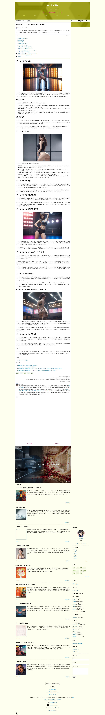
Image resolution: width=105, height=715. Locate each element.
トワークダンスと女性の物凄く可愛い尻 (26, 366)
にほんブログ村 (52, 689)
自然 (35, 15)
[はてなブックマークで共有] (84, 21)
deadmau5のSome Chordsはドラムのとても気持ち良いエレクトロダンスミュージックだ (37, 370)
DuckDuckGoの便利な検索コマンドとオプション (29, 487)
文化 (32, 373)
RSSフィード (76, 651)
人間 (24, 15)
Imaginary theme (53, 702)
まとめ (19, 56)
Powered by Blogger (53, 705)
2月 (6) (75, 556)
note (73, 629)
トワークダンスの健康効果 (23, 51)
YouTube (17, 357)
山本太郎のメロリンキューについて (25, 642)
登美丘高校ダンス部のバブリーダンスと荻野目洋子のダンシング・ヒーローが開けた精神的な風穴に (40, 368)
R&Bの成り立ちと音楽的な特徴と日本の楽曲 (28, 365)
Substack (75, 617)
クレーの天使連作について (22, 623)
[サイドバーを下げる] (71, 21)
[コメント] (16, 713)
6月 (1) (75, 553)
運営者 (45, 699)
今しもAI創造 (75, 584)
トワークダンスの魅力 (23, 43)
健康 (57, 15)
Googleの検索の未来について (23, 603)
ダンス (17, 373)
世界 (25, 373)
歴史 (44, 390)
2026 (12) (75, 550)
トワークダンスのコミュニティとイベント (27, 50)
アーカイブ (18, 502)
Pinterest (74, 601)
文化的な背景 (21, 41)
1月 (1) (75, 558)
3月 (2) (75, 555)
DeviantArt (75, 608)
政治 (38, 390)
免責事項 (59, 699)
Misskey (74, 628)
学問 (26, 390)
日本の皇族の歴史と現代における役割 (25, 584)
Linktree (74, 634)
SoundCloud (75, 603)
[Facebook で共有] (79, 21)
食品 (85, 570)
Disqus (74, 637)
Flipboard (75, 626)
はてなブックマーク (77, 611)
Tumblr (74, 599)
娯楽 (29, 390)
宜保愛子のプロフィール (22, 526)
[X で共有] (81, 21)
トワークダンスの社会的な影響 (24, 55)
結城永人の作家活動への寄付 (52, 683)
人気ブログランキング (52, 691)
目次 (18, 35)
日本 (77, 567)
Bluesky (74, 604)
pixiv (74, 631)
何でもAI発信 (52, 5)
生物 (47, 390)
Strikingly (75, 636)
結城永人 (19, 27)
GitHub (74, 609)
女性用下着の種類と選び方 (22, 545)
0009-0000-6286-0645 (77, 643)
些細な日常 (18, 362)
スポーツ (80, 15)
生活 (81, 567)
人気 (21, 373)
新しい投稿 (29, 443)
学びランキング (52, 694)
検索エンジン (76, 570)
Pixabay (74, 632)
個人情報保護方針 (52, 699)
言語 (35, 390)
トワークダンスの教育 (23, 45)
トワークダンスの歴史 (23, 38)
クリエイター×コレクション (52, 692)
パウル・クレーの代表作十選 (23, 565)
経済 (74, 573)
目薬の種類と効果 (20, 507)
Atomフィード (76, 649)
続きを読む (67, 502)
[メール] (86, 21)
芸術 (68, 15)
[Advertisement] (43, 432)
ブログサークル (76, 624)
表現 (28, 373)
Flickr (74, 606)
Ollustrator (57, 707)
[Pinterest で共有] (82, 21)
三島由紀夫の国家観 (21, 661)
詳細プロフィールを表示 (81, 543)
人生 (67, 389)
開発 (32, 390)
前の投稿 (57, 443)
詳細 (73, 697)
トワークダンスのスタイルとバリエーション (27, 53)
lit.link (74, 623)
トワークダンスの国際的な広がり (25, 48)
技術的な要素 (21, 40)
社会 (46, 15)
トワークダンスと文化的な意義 (24, 46)
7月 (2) (75, 551)
